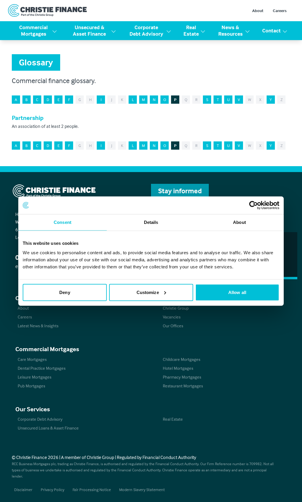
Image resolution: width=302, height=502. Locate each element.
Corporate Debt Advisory (146, 30)
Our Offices (173, 325)
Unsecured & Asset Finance (89, 30)
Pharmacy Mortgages (182, 377)
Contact (271, 30)
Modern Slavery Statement (142, 489)
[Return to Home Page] (47, 11)
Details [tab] (151, 222)
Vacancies (171, 317)
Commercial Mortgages (33, 30)
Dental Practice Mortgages (41, 368)
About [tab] (239, 222)
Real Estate (191, 30)
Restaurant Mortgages (183, 386)
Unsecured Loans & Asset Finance (48, 428)
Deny (64, 292)
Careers (280, 10)
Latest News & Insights (38, 325)
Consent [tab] (62, 222)
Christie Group (176, 308)
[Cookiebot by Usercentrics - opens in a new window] (253, 205)
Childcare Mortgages (181, 359)
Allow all (237, 292)
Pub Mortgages (31, 386)
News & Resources (230, 30)
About (257, 10)
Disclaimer (23, 489)
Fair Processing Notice (92, 489)
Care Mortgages (32, 359)
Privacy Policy (52, 489)
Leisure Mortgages (34, 377)
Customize (148, 292)
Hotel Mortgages (178, 368)
